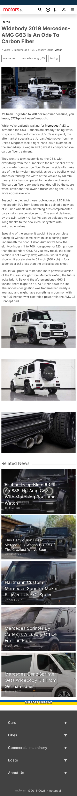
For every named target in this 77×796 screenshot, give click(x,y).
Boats (13, 760)
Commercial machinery (27, 747)
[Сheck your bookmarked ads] (56, 9)
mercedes (9, 58)
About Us (16, 773)
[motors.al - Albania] (20, 790)
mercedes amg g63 (33, 58)
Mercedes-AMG (56, 125)
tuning (54, 58)
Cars (12, 722)
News (6, 22)
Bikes (12, 735)
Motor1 (58, 49)
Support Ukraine (38, 702)
